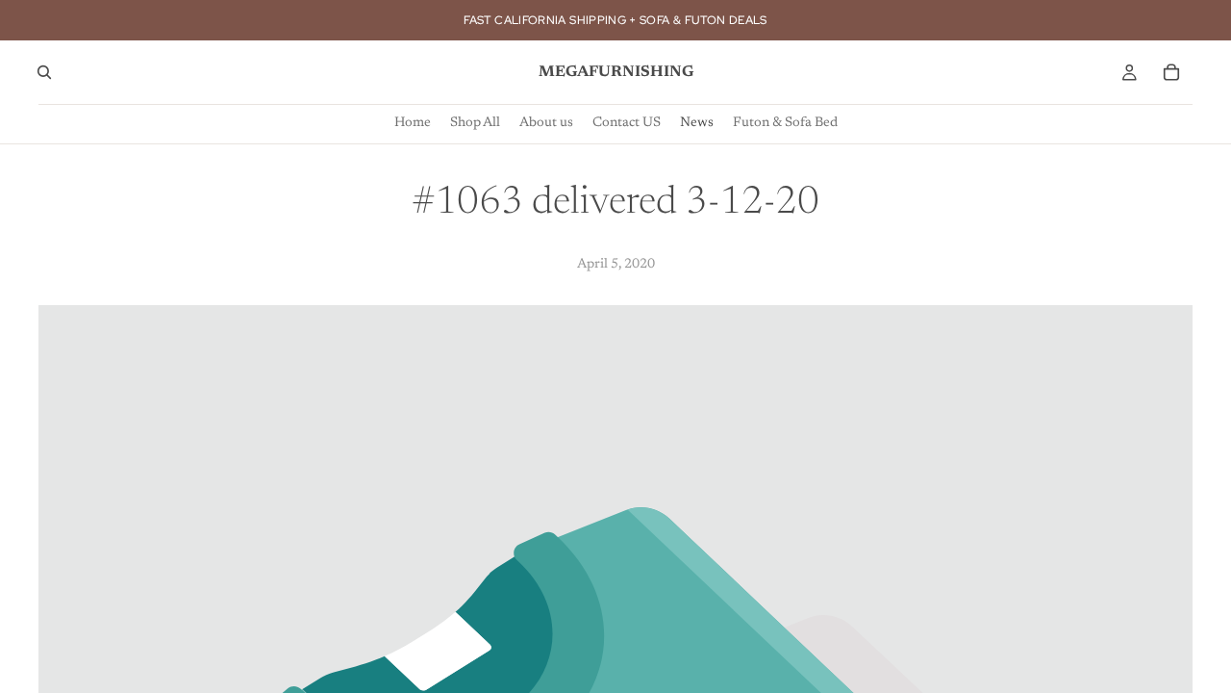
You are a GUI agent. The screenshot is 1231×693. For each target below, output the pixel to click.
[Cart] (1171, 72)
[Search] (44, 72)
